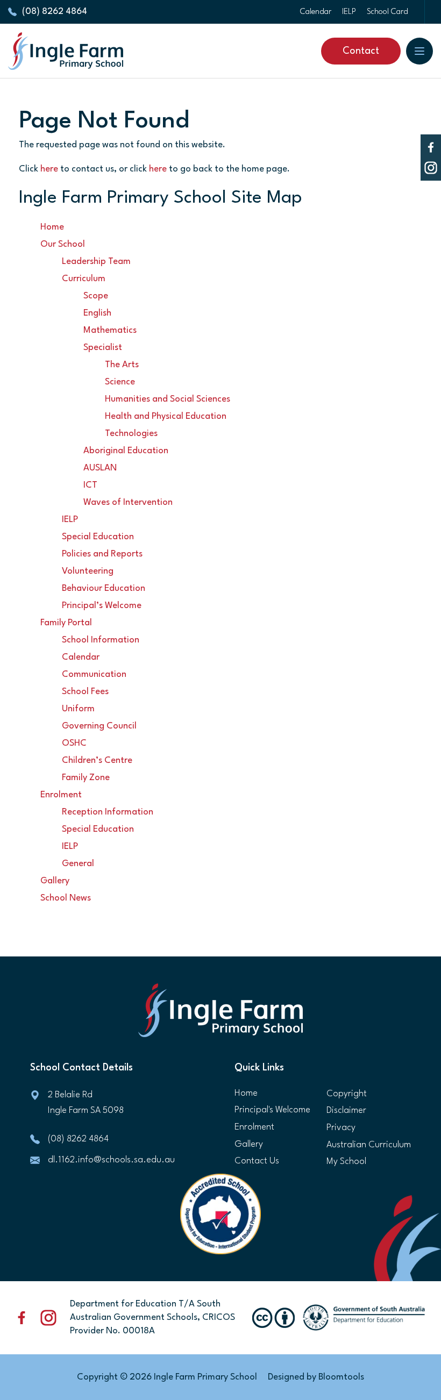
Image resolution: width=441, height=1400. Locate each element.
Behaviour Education (103, 588)
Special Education (98, 536)
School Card (387, 12)
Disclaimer (346, 1110)
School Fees (85, 691)
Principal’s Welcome (101, 605)
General (78, 863)
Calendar (315, 12)
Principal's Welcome (272, 1110)
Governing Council (99, 726)
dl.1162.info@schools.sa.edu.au (111, 1160)
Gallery (54, 880)
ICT (90, 485)
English (97, 313)
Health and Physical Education (165, 416)
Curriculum (83, 278)
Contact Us (256, 1161)
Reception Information (107, 812)
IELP (349, 12)
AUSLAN (100, 468)
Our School (62, 244)
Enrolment (61, 794)
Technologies (131, 433)
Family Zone (86, 777)
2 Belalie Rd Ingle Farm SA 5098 (86, 1102)
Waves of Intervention (128, 502)
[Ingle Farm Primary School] (65, 51)
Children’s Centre (97, 760)
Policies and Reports (102, 554)
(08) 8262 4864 (54, 11)
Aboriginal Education (125, 450)
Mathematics (110, 330)
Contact (361, 51)
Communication (94, 674)
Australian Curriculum (368, 1144)
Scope (95, 296)
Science (120, 382)
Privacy (340, 1127)
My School (346, 1161)
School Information (100, 640)
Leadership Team (96, 261)
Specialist (102, 347)
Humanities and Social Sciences (167, 399)
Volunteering (87, 571)
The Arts (122, 364)
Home (52, 227)
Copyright (346, 1093)
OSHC (74, 743)
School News (65, 898)
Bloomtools (341, 1377)
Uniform (78, 708)
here (49, 169)
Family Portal (66, 622)
